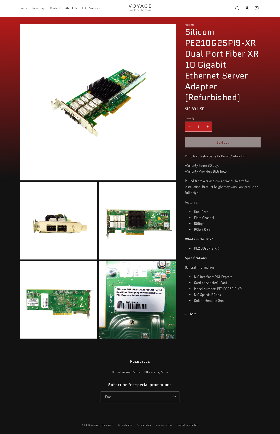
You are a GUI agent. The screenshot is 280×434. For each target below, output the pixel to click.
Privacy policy (144, 425)
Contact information (187, 425)
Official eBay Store (156, 372)
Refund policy (125, 425)
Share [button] (192, 313)
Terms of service (164, 425)
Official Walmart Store (126, 372)
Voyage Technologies (102, 425)
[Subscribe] (174, 397)
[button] (237, 8)
